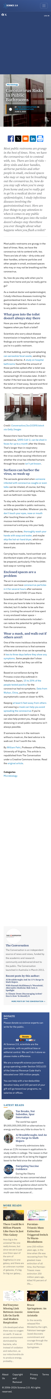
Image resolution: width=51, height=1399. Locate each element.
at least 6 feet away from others (29, 702)
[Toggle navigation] (44, 6)
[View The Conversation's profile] (10, 109)
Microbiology (12, 84)
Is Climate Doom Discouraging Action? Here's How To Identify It (24, 994)
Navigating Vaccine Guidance (27, 1167)
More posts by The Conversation (27, 1001)
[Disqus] (25, 814)
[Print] (40, 139)
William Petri (14, 747)
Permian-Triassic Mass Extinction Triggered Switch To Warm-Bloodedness (37, 1233)
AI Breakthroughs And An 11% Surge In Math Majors (25, 980)
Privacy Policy (34, 1376)
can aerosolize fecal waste (18, 355)
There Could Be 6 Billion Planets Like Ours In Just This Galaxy (13, 1229)
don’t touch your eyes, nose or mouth (23, 513)
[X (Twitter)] (5, 14)
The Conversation (27, 107)
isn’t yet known (33, 463)
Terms (45, 1374)
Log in (46, 16)
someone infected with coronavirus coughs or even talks (25, 482)
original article (15, 763)
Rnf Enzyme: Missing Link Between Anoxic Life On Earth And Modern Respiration (13, 1313)
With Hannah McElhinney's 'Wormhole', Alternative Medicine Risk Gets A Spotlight (24, 988)
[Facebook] (3, 14)
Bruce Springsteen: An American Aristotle (36, 1310)
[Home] (11, 5)
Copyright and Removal (18, 1378)
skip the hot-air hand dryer (17, 539)
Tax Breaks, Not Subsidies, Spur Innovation (25, 1114)
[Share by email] (25, 139)
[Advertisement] (25, 46)
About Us (5, 1376)
